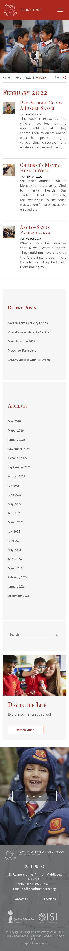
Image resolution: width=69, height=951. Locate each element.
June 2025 (14, 495)
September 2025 (19, 467)
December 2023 (18, 596)
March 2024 (16, 568)
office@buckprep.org (40, 889)
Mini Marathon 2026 (21, 341)
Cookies (48, 935)
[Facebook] (32, 866)
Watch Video (25, 730)
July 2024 (14, 531)
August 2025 (16, 476)
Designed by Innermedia (34, 943)
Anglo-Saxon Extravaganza (35, 230)
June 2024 (14, 541)
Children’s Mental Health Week (41, 168)
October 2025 (17, 458)
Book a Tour (31, 10)
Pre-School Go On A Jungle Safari (41, 105)
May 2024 (14, 550)
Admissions (34, 796)
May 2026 (14, 421)
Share (57, 77)
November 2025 (19, 449)
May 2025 (14, 504)
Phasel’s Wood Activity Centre (29, 332)
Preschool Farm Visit (22, 350)
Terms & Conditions (16, 935)
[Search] (57, 635)
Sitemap (36, 935)
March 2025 (16, 522)
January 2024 (16, 586)
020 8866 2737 (37, 884)
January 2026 (16, 440)
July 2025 (14, 486)
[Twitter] (26, 866)
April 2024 (14, 559)
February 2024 (17, 577)
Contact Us (21, 899)
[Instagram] (36, 866)
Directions (49, 899)
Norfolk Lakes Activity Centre (28, 323)
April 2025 (14, 513)
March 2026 (16, 430)
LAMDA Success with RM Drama (29, 360)
